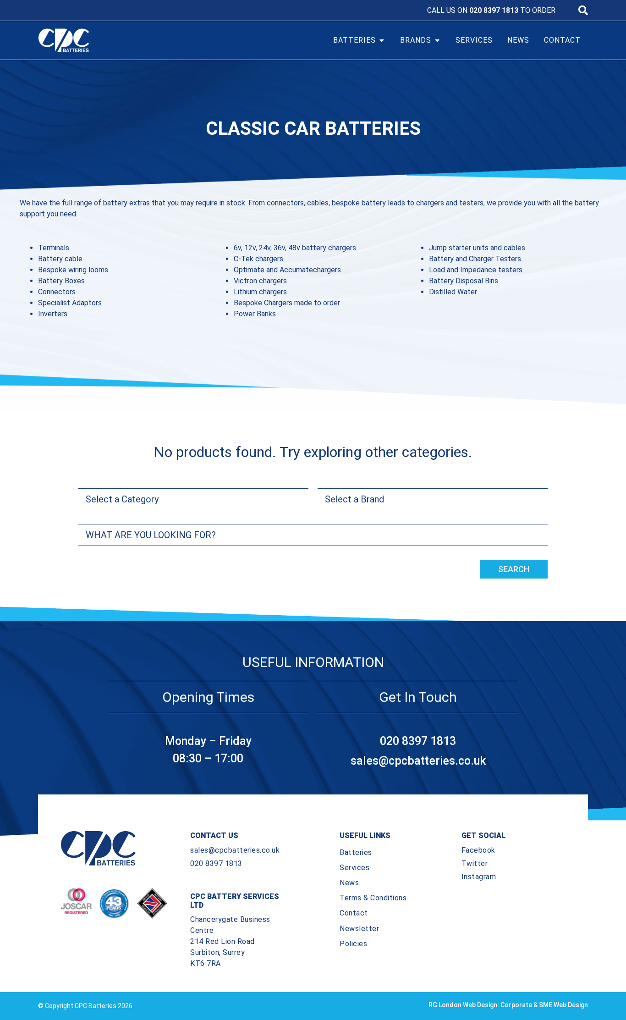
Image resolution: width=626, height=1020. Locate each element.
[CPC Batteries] (107, 40)
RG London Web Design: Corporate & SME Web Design (508, 1005)
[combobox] (313, 535)
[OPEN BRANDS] (437, 40)
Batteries (356, 852)
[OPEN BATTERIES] (381, 40)
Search (513, 569)
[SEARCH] (583, 10)
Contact (354, 913)
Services (354, 867)
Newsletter (359, 928)
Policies (353, 943)
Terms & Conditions (373, 897)
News (349, 882)
